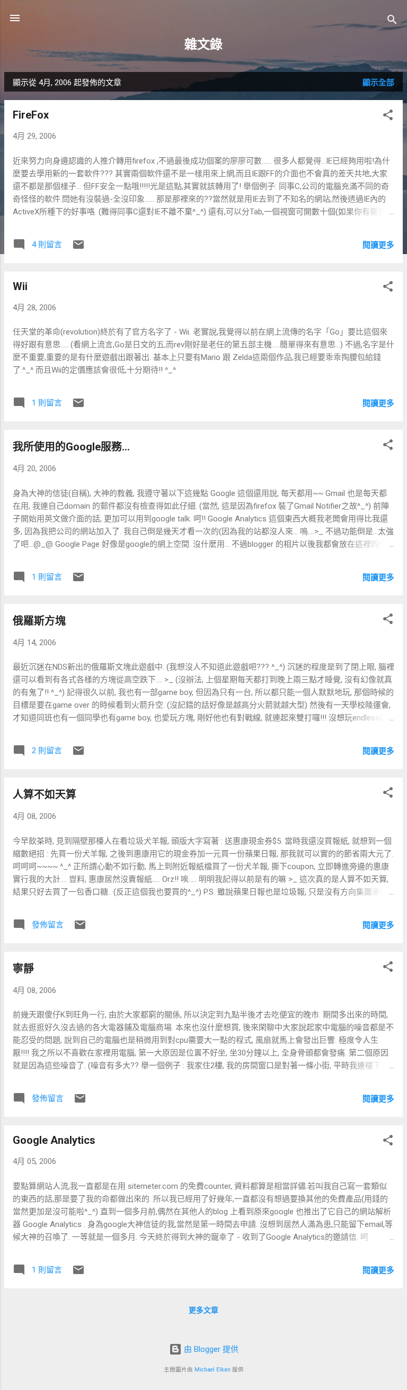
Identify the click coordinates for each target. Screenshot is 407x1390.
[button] (388, 117)
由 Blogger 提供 (210, 1349)
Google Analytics (54, 1140)
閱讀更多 (378, 245)
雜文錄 (203, 44)
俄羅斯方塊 (39, 621)
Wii (20, 286)
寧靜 (23, 968)
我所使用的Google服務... (71, 446)
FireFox (31, 115)
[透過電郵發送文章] (78, 248)
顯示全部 (378, 82)
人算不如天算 (44, 794)
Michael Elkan (212, 1369)
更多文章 (203, 1310)
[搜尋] (392, 21)
